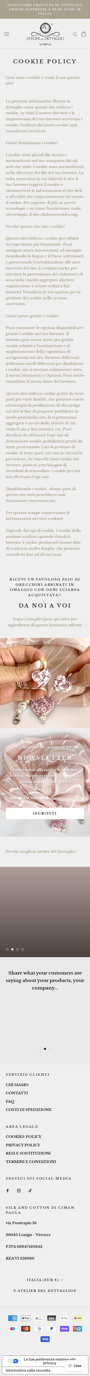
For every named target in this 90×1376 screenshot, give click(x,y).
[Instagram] (19, 1191)
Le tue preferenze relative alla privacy (50, 1361)
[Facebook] (7, 1191)
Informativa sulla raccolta (28, 1370)
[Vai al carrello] (84, 34)
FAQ (10, 1101)
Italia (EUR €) (43, 1280)
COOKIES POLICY (23, 1136)
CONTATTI (17, 1093)
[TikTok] (30, 1191)
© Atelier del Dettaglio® (45, 1291)
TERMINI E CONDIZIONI (31, 1161)
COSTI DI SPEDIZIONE (29, 1109)
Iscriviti (45, 813)
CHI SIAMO (17, 1084)
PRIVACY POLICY (23, 1145)
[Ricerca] (75, 34)
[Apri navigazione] (6, 34)
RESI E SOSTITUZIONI (28, 1153)
